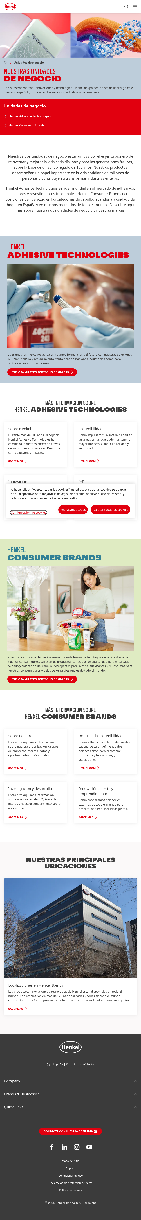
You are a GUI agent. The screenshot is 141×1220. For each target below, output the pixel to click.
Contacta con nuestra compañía (68, 1131)
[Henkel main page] (10, 6)
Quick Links (14, 1107)
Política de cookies (70, 1190)
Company (12, 1080)
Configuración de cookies (28, 512)
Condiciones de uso (71, 1175)
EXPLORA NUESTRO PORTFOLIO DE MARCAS (40, 372)
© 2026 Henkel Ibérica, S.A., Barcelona (71, 1202)
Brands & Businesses (22, 1093)
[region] (70, 501)
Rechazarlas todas (73, 510)
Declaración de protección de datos (70, 1183)
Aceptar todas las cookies (110, 510)
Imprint (70, 1168)
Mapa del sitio (70, 1161)
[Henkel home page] (5, 63)
